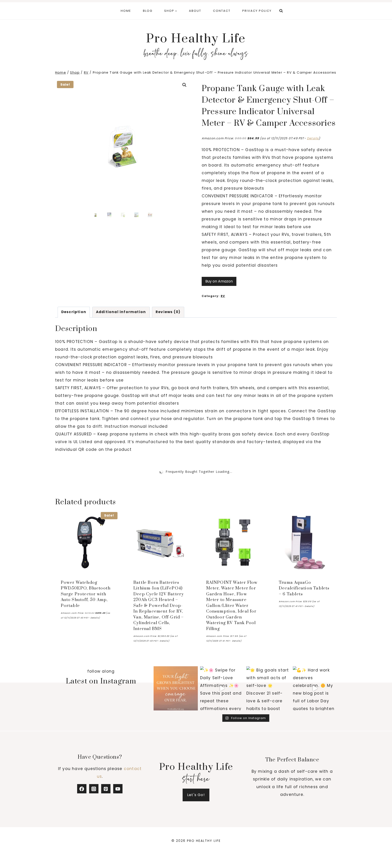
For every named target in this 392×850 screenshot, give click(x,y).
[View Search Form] (281, 10)
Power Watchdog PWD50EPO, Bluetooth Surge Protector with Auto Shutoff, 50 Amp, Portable (86, 594)
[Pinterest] (105, 788)
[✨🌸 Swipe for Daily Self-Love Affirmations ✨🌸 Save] (222, 688)
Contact (221, 11)
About (195, 11)
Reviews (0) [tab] (168, 311)
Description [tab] (73, 311)
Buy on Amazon (219, 281)
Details (313, 138)
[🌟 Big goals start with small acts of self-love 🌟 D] (268, 688)
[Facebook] (81, 788)
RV (223, 296)
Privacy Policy (257, 11)
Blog (147, 11)
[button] (184, 85)
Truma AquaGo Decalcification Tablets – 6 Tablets (304, 588)
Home (126, 11)
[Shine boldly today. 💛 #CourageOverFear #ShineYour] (176, 688)
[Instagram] (93, 788)
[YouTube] (117, 788)
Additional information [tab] (121, 311)
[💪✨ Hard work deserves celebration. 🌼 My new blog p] (315, 688)
